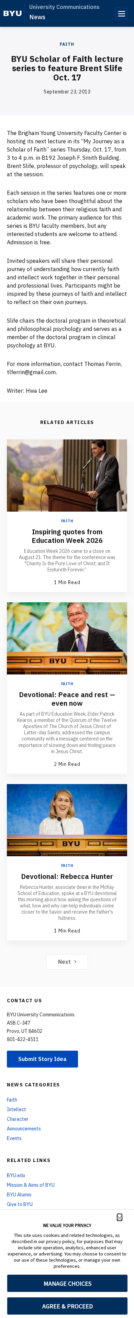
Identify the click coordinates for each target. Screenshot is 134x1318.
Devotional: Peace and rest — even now (67, 699)
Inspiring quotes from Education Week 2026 (67, 536)
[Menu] (121, 13)
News (37, 17)
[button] (119, 1217)
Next (64, 961)
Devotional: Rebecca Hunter (67, 876)
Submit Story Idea (42, 1058)
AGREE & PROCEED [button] (67, 1306)
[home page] (12, 13)
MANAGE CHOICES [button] (67, 1283)
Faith (67, 44)
